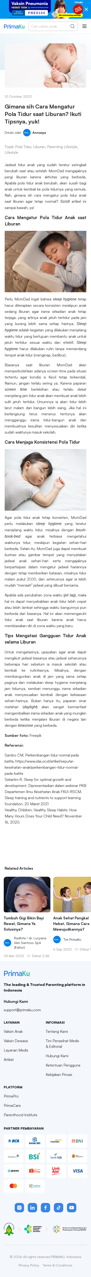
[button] (19, 1207)
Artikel (9, 1059)
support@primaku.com (22, 1009)
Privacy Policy (29, 1265)
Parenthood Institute (20, 1114)
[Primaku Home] (14, 26)
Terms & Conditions (57, 1265)
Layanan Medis (16, 1050)
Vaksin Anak (13, 1031)
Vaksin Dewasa (16, 1040)
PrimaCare (12, 1105)
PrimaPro (11, 1096)
